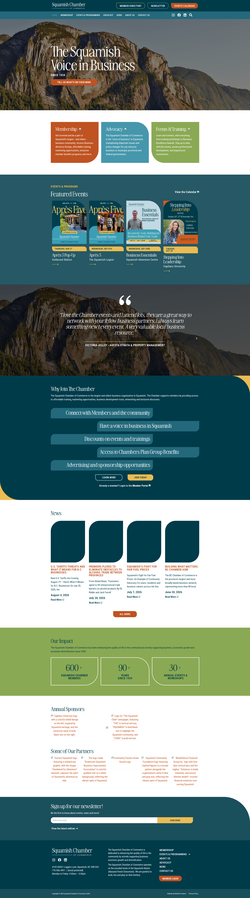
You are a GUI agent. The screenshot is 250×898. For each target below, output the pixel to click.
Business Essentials (141, 255)
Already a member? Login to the (123, 485)
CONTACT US (144, 15)
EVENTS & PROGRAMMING (88, 15)
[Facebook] (179, 15)
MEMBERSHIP (67, 15)
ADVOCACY (108, 15)
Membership (66, 129)
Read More (56, 599)
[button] (53, 338)
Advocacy (114, 129)
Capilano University (174, 266)
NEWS (119, 15)
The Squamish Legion (101, 259)
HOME (54, 15)
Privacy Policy (193, 894)
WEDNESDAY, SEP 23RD (139, 249)
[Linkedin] (185, 15)
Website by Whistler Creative (176, 894)
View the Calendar (186, 192)
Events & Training (171, 129)
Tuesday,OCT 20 (170, 250)
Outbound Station (62, 259)
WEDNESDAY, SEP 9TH (102, 249)
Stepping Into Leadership (173, 259)
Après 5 (95, 255)
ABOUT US (130, 15)
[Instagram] (173, 15)
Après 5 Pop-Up (63, 255)
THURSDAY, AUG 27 (63, 249)
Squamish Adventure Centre (142, 259)
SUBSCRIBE (175, 820)
